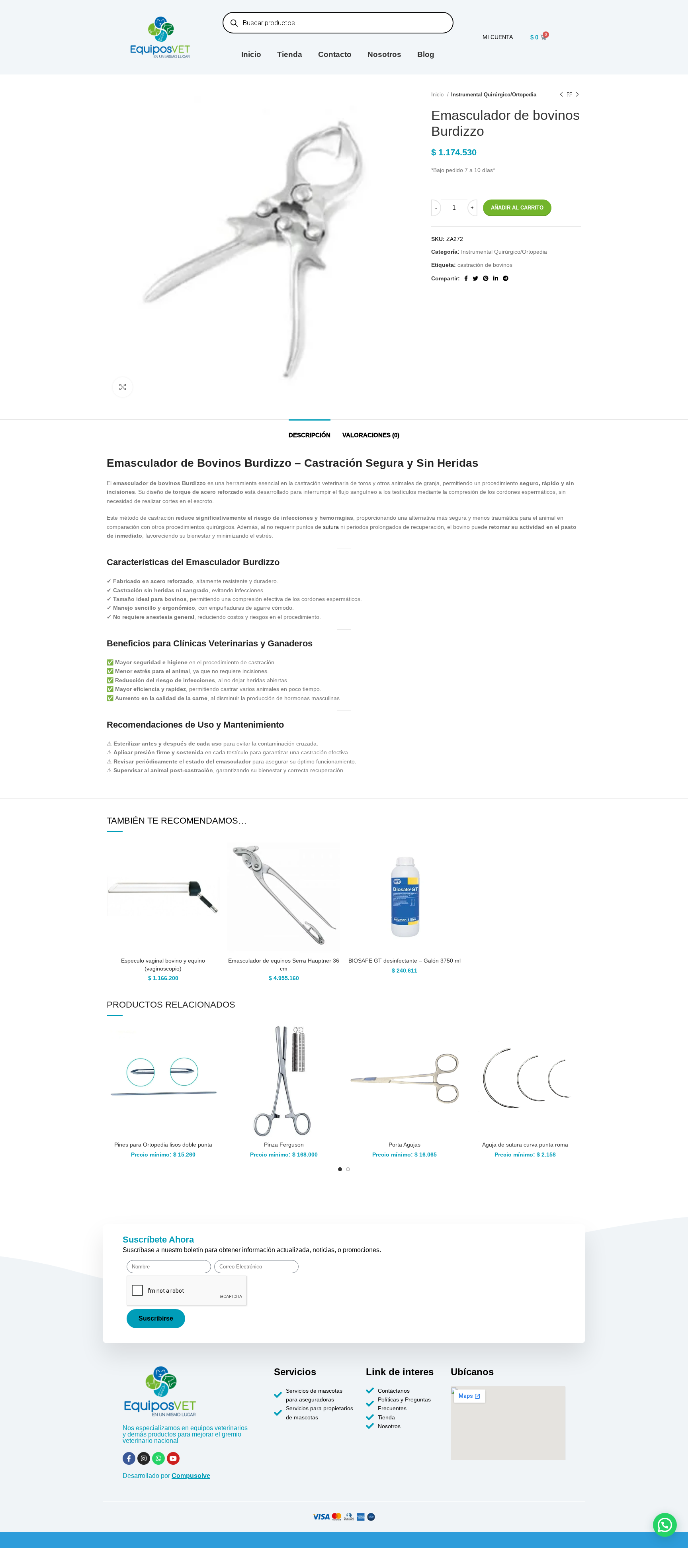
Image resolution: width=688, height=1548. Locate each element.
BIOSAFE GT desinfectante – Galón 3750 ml (404, 960)
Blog (425, 54)
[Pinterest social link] (486, 278)
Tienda (289, 54)
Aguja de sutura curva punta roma (525, 1144)
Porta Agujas (404, 1144)
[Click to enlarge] (123, 387)
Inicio (251, 54)
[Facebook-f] (129, 1458)
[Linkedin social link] (495, 278)
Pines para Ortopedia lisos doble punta (163, 1144)
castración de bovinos (484, 265)
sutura (331, 527)
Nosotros (384, 54)
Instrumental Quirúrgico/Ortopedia (493, 95)
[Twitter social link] (475, 278)
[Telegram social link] (505, 278)
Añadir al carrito (517, 208)
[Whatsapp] (158, 1458)
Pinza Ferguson (284, 1144)
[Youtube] (173, 1458)
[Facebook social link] (466, 278)
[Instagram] (143, 1458)
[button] (665, 1525)
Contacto (335, 54)
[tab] (309, 431)
